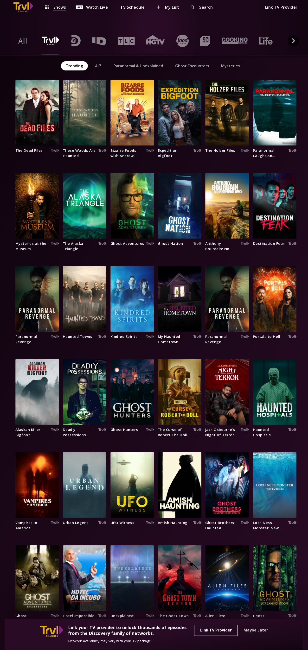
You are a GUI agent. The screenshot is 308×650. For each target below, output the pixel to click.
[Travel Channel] (25, 7)
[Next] (293, 41)
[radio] (22, 40)
